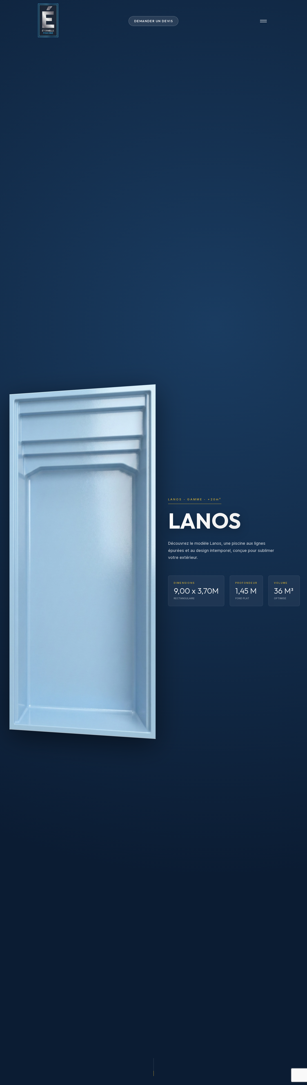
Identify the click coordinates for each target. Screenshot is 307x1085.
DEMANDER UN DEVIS (153, 21)
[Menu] (263, 21)
